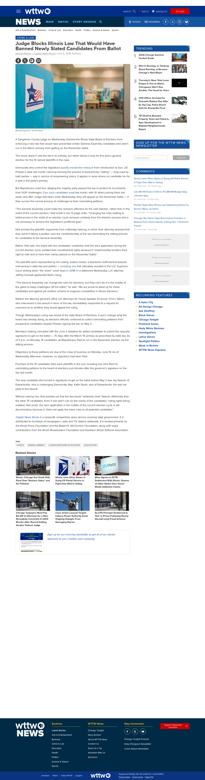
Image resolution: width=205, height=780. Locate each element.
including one (68, 266)
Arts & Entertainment (25, 30)
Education (68, 30)
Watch (63, 22)
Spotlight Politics (149, 341)
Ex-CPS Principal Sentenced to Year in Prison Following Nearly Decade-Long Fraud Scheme (111, 516)
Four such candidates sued (58, 192)
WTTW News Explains (152, 350)
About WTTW (66, 775)
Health (78, 30)
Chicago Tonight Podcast (136, 739)
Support (79, 775)
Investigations (147, 332)
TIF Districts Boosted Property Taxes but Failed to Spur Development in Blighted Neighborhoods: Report (154, 122)
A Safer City (146, 302)
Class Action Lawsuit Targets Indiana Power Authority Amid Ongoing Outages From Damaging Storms (71, 517)
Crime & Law (54, 30)
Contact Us (93, 743)
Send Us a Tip (95, 748)
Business (42, 30)
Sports (115, 30)
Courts (20, 445)
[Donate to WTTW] (100, 775)
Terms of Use (137, 777)
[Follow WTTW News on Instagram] (179, 21)
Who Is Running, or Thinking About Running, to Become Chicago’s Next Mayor (154, 69)
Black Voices (146, 315)
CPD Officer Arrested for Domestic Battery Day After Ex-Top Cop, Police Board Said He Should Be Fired (153, 103)
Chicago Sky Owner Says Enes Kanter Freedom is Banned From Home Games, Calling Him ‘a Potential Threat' (161, 221)
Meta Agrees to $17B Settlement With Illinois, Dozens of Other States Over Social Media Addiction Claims (112, 482)
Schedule (45, 775)
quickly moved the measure (77, 167)
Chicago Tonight (148, 320)
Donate (180, 11)
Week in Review (148, 346)
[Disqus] (72, 595)
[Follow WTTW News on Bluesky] (186, 21)
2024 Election (90, 445)
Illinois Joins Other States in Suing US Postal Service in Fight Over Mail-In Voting (70, 480)
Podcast (136, 21)
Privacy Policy (124, 777)
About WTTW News (97, 739)
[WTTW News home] (28, 22)
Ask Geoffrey (147, 311)
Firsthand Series (149, 324)
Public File (149, 777)
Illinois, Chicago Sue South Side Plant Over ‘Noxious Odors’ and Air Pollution (33, 480)
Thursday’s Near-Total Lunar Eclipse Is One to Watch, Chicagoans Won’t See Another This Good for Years (154, 85)
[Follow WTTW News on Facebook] (165, 21)
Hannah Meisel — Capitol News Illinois (35, 53)
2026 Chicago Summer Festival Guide (151, 56)
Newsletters (154, 21)
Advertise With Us (96, 752)
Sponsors (92, 757)
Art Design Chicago (151, 307)
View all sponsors (162, 245)
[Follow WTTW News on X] (172, 21)
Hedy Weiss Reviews (151, 328)
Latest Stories (59, 730)
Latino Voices (147, 337)
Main (50, 22)
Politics (87, 30)
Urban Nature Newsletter (136, 748)
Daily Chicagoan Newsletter (137, 743)
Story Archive (84, 22)
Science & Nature (101, 30)
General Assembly (36, 445)
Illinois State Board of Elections (64, 445)
